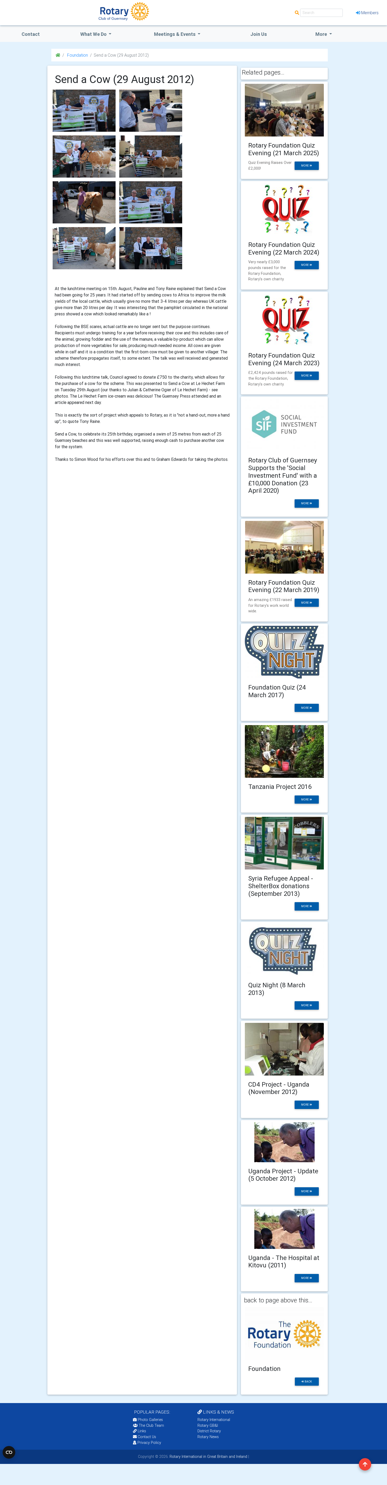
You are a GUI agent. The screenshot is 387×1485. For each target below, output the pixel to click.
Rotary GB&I (207, 1425)
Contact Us (146, 1436)
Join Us (258, 34)
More (321, 34)
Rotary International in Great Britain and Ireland (207, 1456)
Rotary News (208, 1436)
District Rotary (209, 1431)
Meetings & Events (175, 34)
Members (370, 12)
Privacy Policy (149, 1442)
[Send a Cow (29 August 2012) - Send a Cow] (150, 111)
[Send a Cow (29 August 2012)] (84, 111)
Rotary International (213, 1419)
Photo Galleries (150, 1419)
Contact (31, 34)
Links (142, 1431)
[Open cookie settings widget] (9, 1452)
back (308, 1381)
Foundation (77, 55)
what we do (94, 34)
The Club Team (151, 1425)
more (305, 165)
